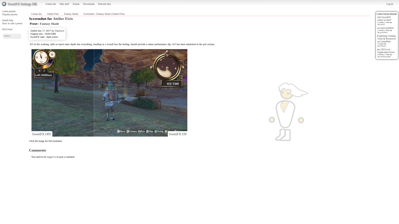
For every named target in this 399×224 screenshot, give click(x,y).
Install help (7, 20)
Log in (390, 4)
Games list (51, 4)
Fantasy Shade (71, 14)
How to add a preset (12, 23)
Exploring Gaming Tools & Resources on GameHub (386, 39)
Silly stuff (64, 4)
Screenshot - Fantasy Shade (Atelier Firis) (104, 14)
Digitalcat (59, 30)
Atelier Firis (53, 14)
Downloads (88, 4)
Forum (76, 4)
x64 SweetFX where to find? (384, 18)
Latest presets (9, 11)
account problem (385, 28)
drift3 (382, 24)
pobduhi (383, 32)
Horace (383, 46)
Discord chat (104, 4)
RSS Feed (7, 29)
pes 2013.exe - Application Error (385, 51)
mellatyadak (385, 56)
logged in (51, 157)
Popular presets (9, 14)
